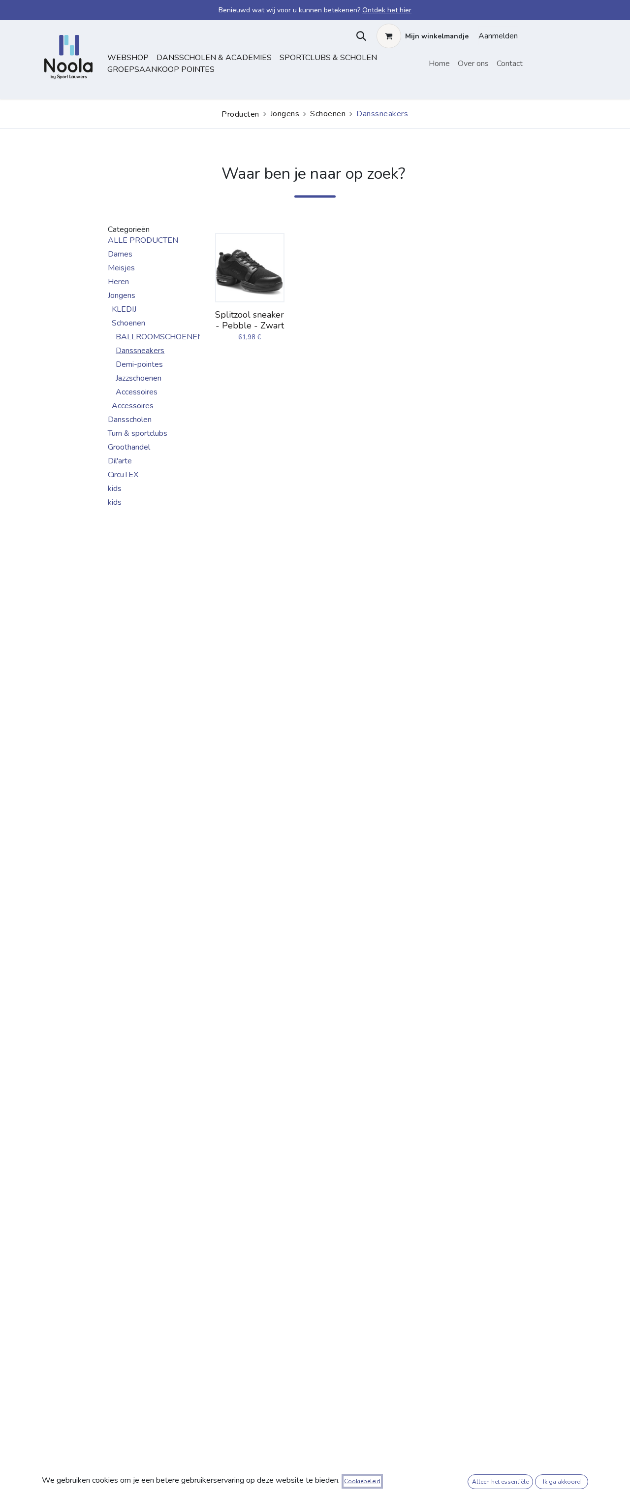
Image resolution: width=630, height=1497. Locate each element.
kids (115, 488)
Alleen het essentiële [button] (500, 1482)
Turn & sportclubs (137, 433)
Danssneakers (140, 350)
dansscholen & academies (214, 57)
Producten (240, 114)
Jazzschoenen (138, 378)
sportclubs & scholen (328, 57)
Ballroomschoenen (159, 336)
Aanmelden (498, 36)
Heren (118, 281)
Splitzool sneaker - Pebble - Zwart (249, 320)
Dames (120, 254)
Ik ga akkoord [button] (562, 1482)
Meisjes (121, 267)
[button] (359, 36)
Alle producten (143, 240)
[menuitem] (439, 63)
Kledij (124, 309)
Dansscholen (130, 419)
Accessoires (137, 392)
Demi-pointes (139, 364)
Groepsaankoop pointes (161, 69)
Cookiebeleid (362, 1481)
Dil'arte (120, 461)
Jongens (285, 113)
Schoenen (328, 113)
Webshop (128, 57)
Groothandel (129, 447)
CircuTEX (123, 474)
